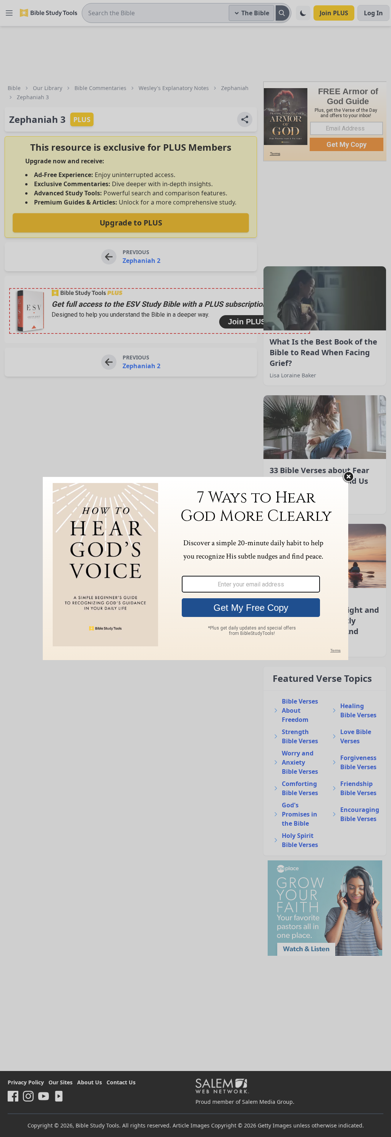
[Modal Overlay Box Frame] (195, 568)
